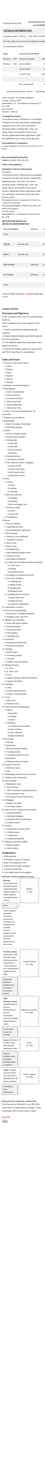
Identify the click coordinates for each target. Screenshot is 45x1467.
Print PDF (6, 1117)
